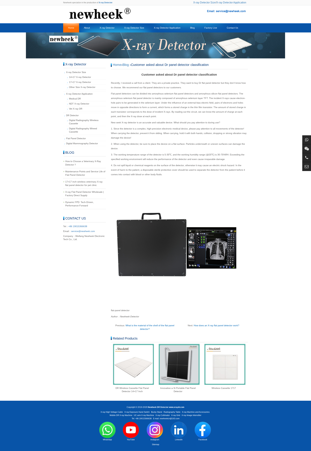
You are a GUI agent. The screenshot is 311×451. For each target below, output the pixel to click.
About (87, 27)
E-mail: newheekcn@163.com (166, 418)
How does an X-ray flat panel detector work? (216, 325)
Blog (192, 27)
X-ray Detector (107, 27)
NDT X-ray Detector (79, 103)
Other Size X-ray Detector (82, 87)
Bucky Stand (156, 412)
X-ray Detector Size (204, 2)
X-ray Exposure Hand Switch (137, 412)
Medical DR (75, 98)
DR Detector (72, 115)
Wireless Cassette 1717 (224, 388)
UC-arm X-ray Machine (144, 415)
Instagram (154, 440)
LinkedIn (179, 440)
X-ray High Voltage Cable (112, 412)
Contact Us (232, 27)
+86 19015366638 (77, 226)
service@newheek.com (83, 231)
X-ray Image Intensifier (191, 415)
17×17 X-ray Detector (80, 82)
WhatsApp (107, 440)
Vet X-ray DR (75, 108)
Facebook (202, 440)
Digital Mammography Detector (82, 143)
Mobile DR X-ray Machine (121, 415)
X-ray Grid (175, 415)
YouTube (131, 440)
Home (71, 27)
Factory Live (210, 27)
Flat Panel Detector (76, 138)
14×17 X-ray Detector (80, 77)
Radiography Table (172, 412)
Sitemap (155, 444)
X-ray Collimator (163, 415)
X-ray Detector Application (231, 2)
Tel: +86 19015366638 (142, 418)
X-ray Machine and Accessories (196, 412)
